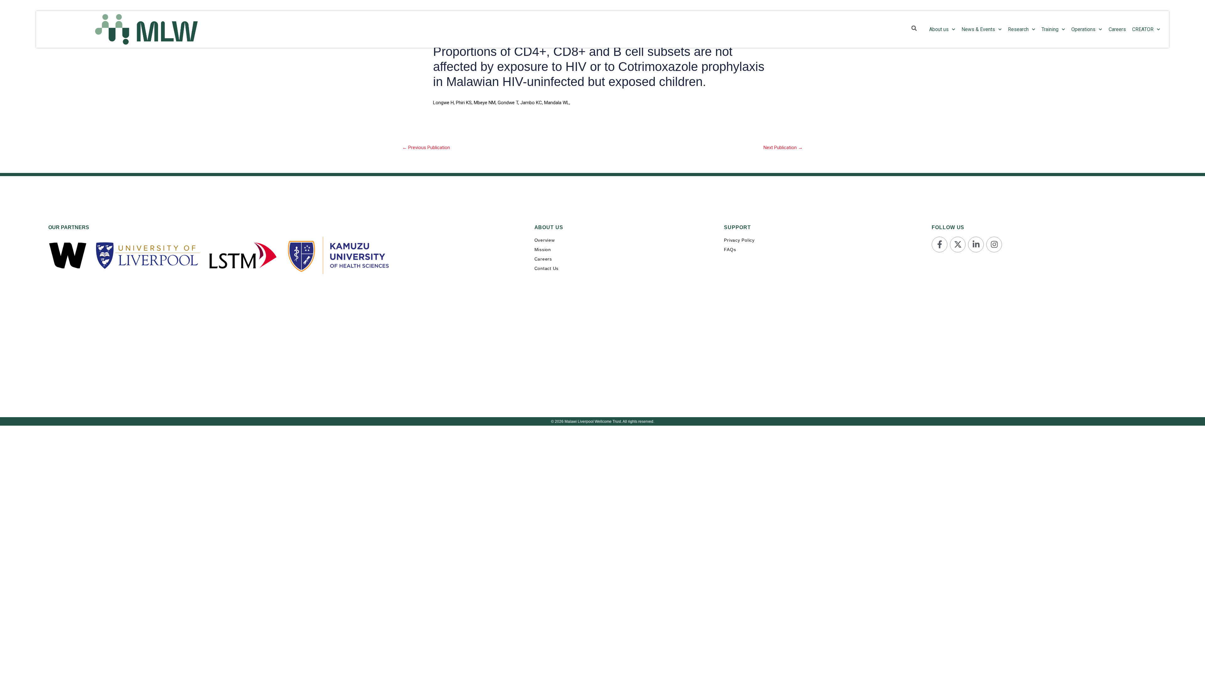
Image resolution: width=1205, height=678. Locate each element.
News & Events (978, 29)
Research (1018, 29)
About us (939, 29)
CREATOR (1143, 29)
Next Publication (783, 147)
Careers (1117, 29)
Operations (1083, 29)
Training (1050, 29)
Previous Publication (426, 147)
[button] (914, 28)
